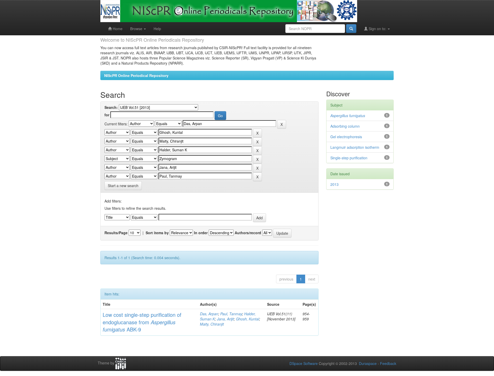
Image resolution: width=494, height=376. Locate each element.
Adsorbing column (345, 126)
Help (157, 28)
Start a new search (123, 185)
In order (201, 232)
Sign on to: (377, 28)
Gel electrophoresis (346, 136)
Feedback (388, 363)
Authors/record (248, 232)
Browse (136, 28)
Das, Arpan (209, 313)
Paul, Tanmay (231, 313)
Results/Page (116, 232)
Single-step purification (348, 157)
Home (117, 28)
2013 (334, 184)
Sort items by (157, 232)
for (106, 114)
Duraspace (368, 363)
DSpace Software (303, 363)
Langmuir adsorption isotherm (354, 147)
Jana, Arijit (225, 318)
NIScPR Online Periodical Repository (136, 75)
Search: (111, 107)
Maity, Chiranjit (212, 324)
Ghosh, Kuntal (247, 318)
